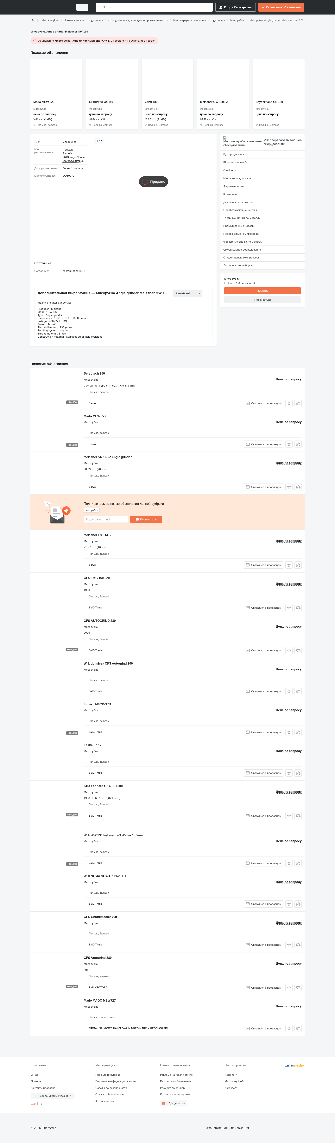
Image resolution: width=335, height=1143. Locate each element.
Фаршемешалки (233, 186)
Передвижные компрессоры (241, 233)
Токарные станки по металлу (241, 217)
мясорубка (69, 141)
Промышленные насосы (238, 225)
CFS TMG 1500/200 (97, 578)
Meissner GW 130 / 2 (214, 102)
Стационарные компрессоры (241, 257)
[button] (289, 403)
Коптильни (230, 194)
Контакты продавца (43, 1087)
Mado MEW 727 (95, 416)
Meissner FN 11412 (97, 535)
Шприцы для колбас (236, 162)
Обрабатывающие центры (240, 209)
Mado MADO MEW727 (100, 1000)
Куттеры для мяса (234, 154)
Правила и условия (107, 1074)
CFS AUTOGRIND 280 (100, 620)
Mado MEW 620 (43, 102)
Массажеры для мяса (237, 178)
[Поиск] (99, 7)
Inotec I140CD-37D (97, 704)
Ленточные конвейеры (237, 265)
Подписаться (148, 519)
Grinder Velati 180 (101, 102)
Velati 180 (151, 102)
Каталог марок (104, 1101)
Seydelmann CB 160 (269, 102)
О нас (34, 1074)
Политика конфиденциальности (115, 1081)
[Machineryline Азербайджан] (51, 7)
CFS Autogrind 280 (98, 957)
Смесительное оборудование (242, 249)
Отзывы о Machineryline (110, 1094)
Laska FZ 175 (93, 745)
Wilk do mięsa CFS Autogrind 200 (108, 663)
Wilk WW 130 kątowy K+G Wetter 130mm (113, 835)
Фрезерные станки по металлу (242, 241)
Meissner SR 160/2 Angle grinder (108, 457)
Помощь (36, 1081)
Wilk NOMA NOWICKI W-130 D (106, 876)
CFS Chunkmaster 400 (100, 917)
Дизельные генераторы (238, 202)
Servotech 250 (94, 373)
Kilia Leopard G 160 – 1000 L (104, 786)
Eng (33, 1103)
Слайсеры (229, 170)
